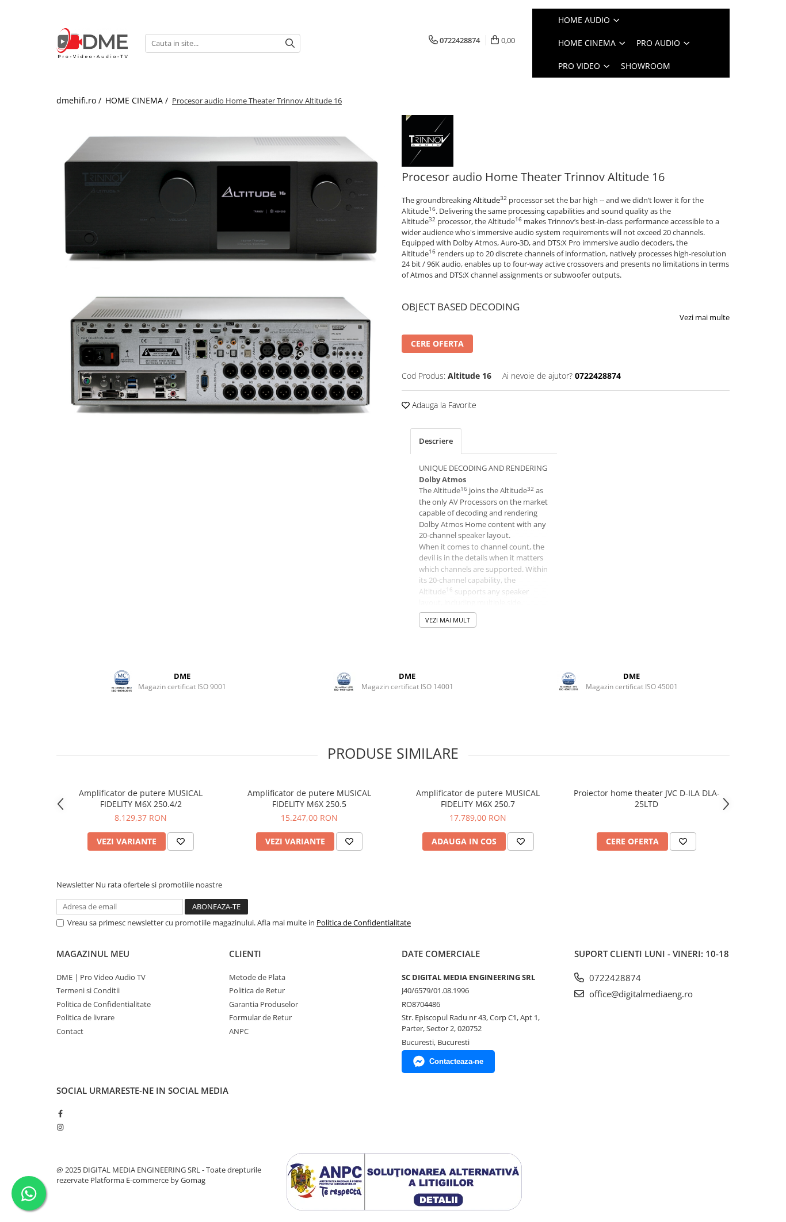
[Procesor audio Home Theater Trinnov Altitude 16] (220, 195)
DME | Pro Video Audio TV (101, 977)
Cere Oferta (437, 343)
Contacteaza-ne (456, 1061)
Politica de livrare (85, 1017)
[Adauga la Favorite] (180, 841)
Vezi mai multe (705, 317)
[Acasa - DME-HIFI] (92, 43)
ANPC (239, 1031)
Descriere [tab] (436, 441)
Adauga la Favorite (443, 404)
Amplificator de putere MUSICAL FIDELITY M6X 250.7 (478, 798)
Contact (69, 1031)
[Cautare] (290, 43)
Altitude (486, 200)
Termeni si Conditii (88, 990)
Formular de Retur (260, 1017)
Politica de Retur (257, 990)
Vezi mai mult (447, 620)
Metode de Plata (257, 977)
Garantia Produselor (263, 1004)
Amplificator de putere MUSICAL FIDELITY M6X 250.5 (309, 798)
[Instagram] (60, 1127)
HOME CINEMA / (137, 100)
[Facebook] (60, 1113)
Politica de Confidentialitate (363, 922)
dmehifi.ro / (80, 100)
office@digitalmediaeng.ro (640, 994)
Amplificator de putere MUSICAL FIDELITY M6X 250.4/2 (141, 798)
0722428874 (614, 977)
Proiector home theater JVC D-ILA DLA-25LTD (647, 798)
